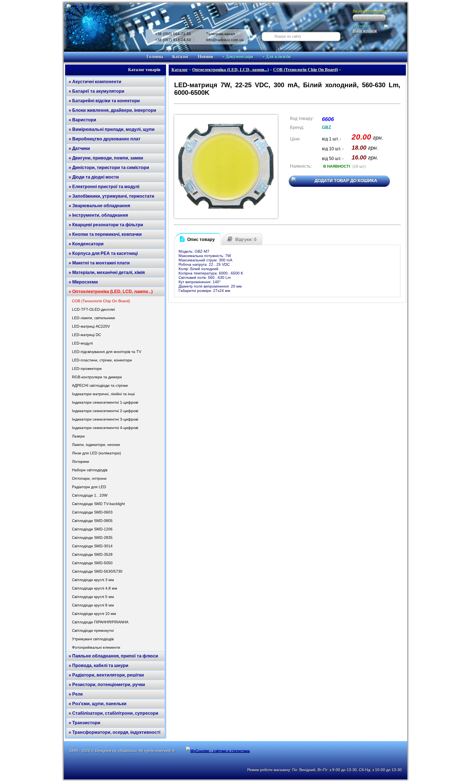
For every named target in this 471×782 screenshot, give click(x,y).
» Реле (76, 694)
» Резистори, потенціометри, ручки (107, 684)
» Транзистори (84, 722)
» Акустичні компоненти (95, 81)
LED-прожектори (87, 368)
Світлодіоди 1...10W (89, 495)
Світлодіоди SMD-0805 (92, 520)
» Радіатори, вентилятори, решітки (106, 675)
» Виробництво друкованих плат (104, 139)
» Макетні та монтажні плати (99, 263)
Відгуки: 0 (245, 239)
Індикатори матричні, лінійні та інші (103, 394)
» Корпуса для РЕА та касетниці (103, 253)
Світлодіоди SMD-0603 (92, 512)
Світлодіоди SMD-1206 (92, 529)
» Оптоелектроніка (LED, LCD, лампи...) (111, 291)
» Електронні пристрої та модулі (104, 186)
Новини (205, 56)
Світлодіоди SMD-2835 (92, 537)
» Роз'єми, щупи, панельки (97, 703)
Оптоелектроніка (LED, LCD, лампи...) (230, 69)
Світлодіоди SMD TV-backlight (98, 504)
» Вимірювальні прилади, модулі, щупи (112, 129)
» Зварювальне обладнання (99, 205)
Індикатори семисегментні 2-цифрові (105, 411)
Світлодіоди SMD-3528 (92, 554)
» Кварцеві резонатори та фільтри (106, 224)
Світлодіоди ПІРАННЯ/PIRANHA (100, 622)
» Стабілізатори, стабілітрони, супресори (113, 713)
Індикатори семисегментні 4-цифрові (105, 427)
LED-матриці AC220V (91, 326)
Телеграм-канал (220, 34)
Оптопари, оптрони (89, 478)
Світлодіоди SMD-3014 (92, 546)
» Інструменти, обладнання (98, 215)
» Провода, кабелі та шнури (98, 665)
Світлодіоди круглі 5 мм (93, 596)
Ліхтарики (80, 461)
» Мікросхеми (83, 282)
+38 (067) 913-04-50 (173, 40)
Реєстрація (361, 26)
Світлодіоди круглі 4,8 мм (94, 588)
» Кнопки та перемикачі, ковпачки (105, 234)
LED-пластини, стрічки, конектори (102, 360)
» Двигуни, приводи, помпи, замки (106, 158)
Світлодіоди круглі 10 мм (94, 613)
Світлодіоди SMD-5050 (92, 563)
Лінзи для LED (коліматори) (96, 453)
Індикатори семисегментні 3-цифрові (105, 419)
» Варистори (82, 119)
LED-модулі (82, 343)
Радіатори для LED (89, 487)
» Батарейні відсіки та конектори (104, 100)
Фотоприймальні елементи (96, 647)
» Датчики (79, 148)
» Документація (237, 56)
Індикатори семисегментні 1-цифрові (105, 402)
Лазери (78, 436)
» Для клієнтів (276, 56)
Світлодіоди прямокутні (93, 630)
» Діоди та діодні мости (94, 177)
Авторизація (369, 17)
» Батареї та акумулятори (96, 91)
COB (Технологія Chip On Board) (101, 301)
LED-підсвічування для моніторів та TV (106, 351)
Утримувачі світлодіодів (93, 639)
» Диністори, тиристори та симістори (109, 167)
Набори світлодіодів (89, 470)
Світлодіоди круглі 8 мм (93, 605)
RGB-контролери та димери (97, 377)
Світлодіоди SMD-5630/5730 (97, 571)
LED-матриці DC (86, 335)
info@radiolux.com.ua (225, 40)
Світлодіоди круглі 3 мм (93, 580)
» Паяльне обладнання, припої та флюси (113, 656)
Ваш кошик (365, 31)
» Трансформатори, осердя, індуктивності (114, 732)
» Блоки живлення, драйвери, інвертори (112, 110)
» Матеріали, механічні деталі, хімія (107, 272)
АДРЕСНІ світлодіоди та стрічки (100, 385)
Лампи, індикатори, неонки (96, 444)
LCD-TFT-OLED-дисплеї (93, 309)
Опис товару (201, 239)
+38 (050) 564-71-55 (173, 34)
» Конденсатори (86, 243)
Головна (155, 56)
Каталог (180, 56)
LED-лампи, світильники (93, 318)
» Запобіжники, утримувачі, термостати (111, 196)
